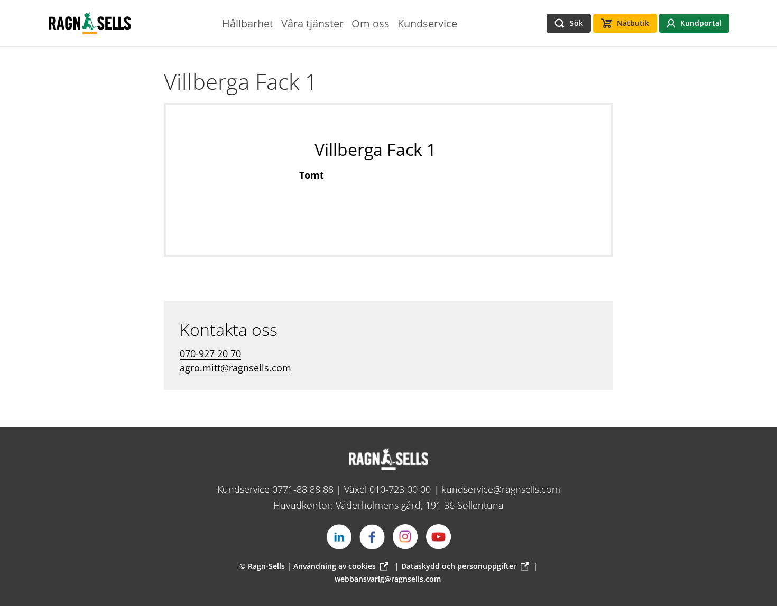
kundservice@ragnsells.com (500, 489)
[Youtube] (438, 536)
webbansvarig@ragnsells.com (388, 579)
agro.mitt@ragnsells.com (235, 367)
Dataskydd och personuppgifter (458, 566)
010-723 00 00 (400, 489)
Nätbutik (633, 23)
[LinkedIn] (339, 536)
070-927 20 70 (210, 353)
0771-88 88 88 (303, 489)
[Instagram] (405, 536)
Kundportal (701, 23)
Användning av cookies (334, 566)
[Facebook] (372, 536)
